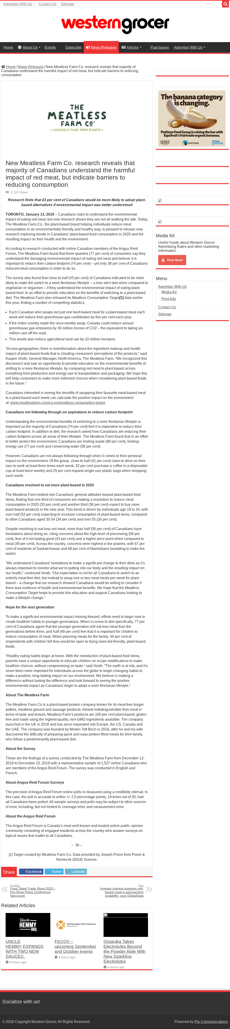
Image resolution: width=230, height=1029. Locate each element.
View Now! (175, 260)
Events (50, 47)
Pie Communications (211, 1022)
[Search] (225, 4)
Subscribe (73, 47)
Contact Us (47, 4)
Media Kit (169, 292)
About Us (30, 47)
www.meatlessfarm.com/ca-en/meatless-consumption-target (57, 403)
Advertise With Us (17, 4)
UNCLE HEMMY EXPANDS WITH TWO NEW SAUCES (25, 949)
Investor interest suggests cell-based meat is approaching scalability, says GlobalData (122, 890)
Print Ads (168, 299)
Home (8, 47)
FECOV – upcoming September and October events (75, 946)
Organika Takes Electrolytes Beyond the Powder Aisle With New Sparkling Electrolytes (125, 951)
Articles (133, 47)
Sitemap (67, 4)
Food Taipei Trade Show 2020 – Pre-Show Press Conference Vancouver (32, 890)
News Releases (104, 47)
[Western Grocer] (115, 24)
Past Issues (159, 47)
